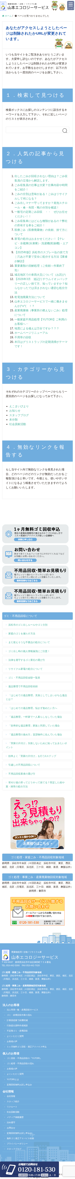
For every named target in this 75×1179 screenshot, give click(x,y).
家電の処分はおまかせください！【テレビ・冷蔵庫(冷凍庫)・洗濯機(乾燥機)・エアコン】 (41, 243)
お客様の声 (12, 1041)
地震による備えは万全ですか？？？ (36, 328)
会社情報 (11, 1096)
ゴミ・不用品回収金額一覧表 (24, 677)
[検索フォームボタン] (65, 131)
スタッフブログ (19, 415)
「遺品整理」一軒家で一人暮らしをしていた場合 (35, 716)
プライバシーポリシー (17, 1143)
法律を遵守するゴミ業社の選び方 (26, 660)
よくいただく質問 (15, 1036)
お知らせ (14, 410)
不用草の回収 (22, 337)
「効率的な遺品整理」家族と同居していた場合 (34, 725)
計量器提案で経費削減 (17, 1020)
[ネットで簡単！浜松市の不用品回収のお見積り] (37, 823)
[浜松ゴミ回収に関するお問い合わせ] (37, 911)
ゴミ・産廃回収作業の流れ (19, 1015)
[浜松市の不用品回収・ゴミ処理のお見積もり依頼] (35, 574)
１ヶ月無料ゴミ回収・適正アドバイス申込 (27, 1046)
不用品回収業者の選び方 (21, 773)
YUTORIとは (13, 1079)
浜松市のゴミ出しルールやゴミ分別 (27, 624)
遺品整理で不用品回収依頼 (23, 686)
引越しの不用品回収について (24, 764)
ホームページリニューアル (31, 332)
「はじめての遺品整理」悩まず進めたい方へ (32, 708)
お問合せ (11, 1128)
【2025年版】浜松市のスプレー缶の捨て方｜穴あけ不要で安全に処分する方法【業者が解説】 (41, 257)
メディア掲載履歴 (15, 1117)
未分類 (13, 419)
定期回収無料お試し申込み (19, 1084)
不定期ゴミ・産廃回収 (17, 1031)
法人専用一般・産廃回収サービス (22, 1010)
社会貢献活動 (17, 424)
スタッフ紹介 (13, 1101)
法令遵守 (11, 1122)
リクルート (12, 1106)
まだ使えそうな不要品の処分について (29, 642)
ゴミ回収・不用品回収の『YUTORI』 (24, 1058)
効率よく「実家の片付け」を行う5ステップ (32, 756)
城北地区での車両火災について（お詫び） (41, 274)
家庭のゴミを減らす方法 (21, 633)
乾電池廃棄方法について (29, 297)
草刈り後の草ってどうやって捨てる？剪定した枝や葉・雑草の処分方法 (35, 784)
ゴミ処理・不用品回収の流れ (20, 1063)
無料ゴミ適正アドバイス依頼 (20, 1138)
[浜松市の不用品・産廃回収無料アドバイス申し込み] (35, 533)
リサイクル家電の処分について (25, 668)
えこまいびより (19, 406)
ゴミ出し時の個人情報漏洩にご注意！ (29, 651)
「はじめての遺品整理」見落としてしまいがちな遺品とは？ (36, 697)
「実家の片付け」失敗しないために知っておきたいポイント (36, 745)
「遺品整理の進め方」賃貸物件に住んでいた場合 (35, 734)
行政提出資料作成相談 (17, 1025)
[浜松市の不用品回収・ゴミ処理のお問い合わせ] (35, 554)
